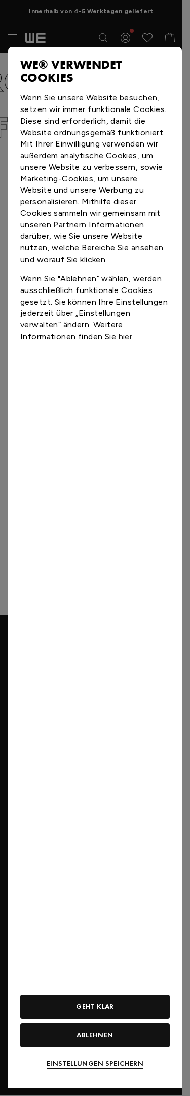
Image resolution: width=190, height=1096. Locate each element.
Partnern (69, 224)
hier (126, 336)
